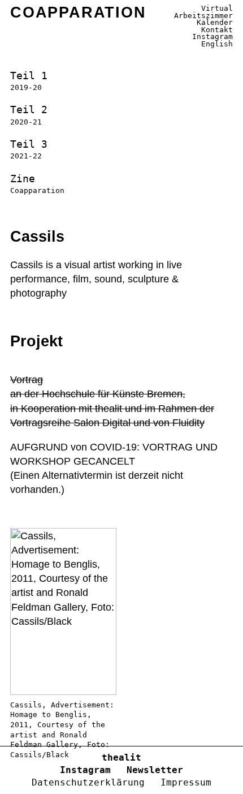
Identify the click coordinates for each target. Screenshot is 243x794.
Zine (37, 184)
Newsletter (155, 770)
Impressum (185, 782)
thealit (121, 757)
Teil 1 (28, 81)
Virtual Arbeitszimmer (203, 12)
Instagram (212, 36)
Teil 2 (28, 115)
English (217, 44)
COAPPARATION (78, 12)
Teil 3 (28, 149)
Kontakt (217, 29)
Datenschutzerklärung (88, 782)
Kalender (215, 22)
